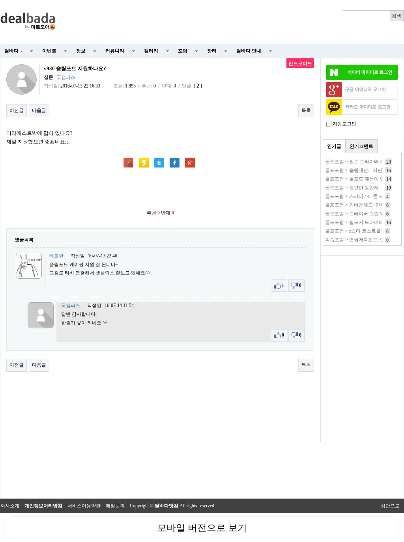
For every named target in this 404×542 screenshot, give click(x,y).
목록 (306, 110)
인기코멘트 (361, 146)
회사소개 (9, 505)
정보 (81, 51)
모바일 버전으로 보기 (202, 528)
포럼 (182, 51)
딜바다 (13, 51)
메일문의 (115, 505)
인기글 (334, 146)
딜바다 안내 (248, 51)
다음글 (39, 110)
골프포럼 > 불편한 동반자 (352, 187)
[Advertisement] (234, 22)
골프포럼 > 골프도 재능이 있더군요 (362, 179)
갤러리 (151, 51)
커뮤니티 (114, 51)
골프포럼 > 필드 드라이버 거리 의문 (362, 161)
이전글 (16, 110)
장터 (212, 51)
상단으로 (390, 505)
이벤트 (49, 51)
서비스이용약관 (84, 505)
